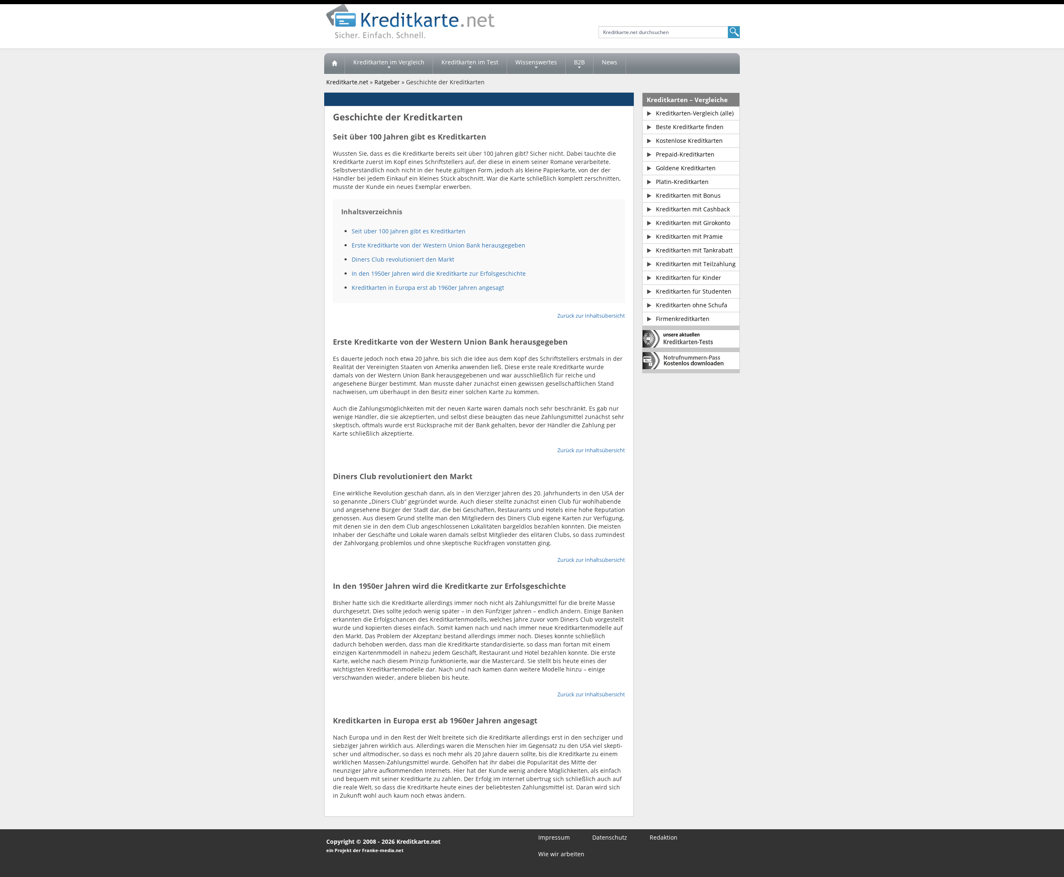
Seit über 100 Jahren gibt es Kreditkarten (409, 231)
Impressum (554, 837)
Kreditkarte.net (347, 82)
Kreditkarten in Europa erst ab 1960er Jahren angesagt (428, 288)
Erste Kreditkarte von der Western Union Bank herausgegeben (438, 245)
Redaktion (663, 837)
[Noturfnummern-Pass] (691, 361)
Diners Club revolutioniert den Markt (403, 259)
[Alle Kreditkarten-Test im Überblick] (691, 339)
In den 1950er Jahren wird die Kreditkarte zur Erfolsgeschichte (439, 273)
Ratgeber (387, 82)
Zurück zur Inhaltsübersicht (591, 315)
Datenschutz (609, 837)
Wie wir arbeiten (561, 854)
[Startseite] (334, 63)
